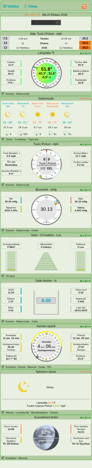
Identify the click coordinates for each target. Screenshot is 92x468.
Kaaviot (9, 93)
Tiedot (8, 139)
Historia (9, 412)
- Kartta (34, 230)
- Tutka (34, 321)
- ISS (48, 367)
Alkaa (33, 6)
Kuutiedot (10, 367)
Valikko (13, 6)
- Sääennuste (22, 93)
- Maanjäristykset (39, 412)
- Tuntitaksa (19, 139)
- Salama (53, 412)
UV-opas (9, 276)
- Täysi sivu (33, 139)
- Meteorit (31, 367)
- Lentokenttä (21, 412)
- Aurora (21, 367)
